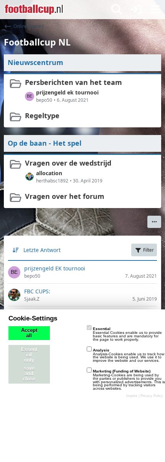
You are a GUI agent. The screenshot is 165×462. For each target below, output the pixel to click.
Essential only (29, 355)
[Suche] (116, 9)
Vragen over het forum (64, 196)
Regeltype (42, 115)
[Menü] (155, 9)
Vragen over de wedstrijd (68, 163)
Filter (148, 250)
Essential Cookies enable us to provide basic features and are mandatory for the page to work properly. (127, 334)
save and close (29, 374)
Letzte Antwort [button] (42, 250)
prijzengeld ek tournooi (67, 92)
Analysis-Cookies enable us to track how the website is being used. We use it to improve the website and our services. (128, 355)
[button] (154, 222)
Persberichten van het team (73, 82)
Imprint (131, 396)
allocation (49, 173)
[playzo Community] (33, 9)
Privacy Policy (151, 396)
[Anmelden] (136, 9)
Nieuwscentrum (35, 62)
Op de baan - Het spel (44, 143)
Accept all (29, 333)
